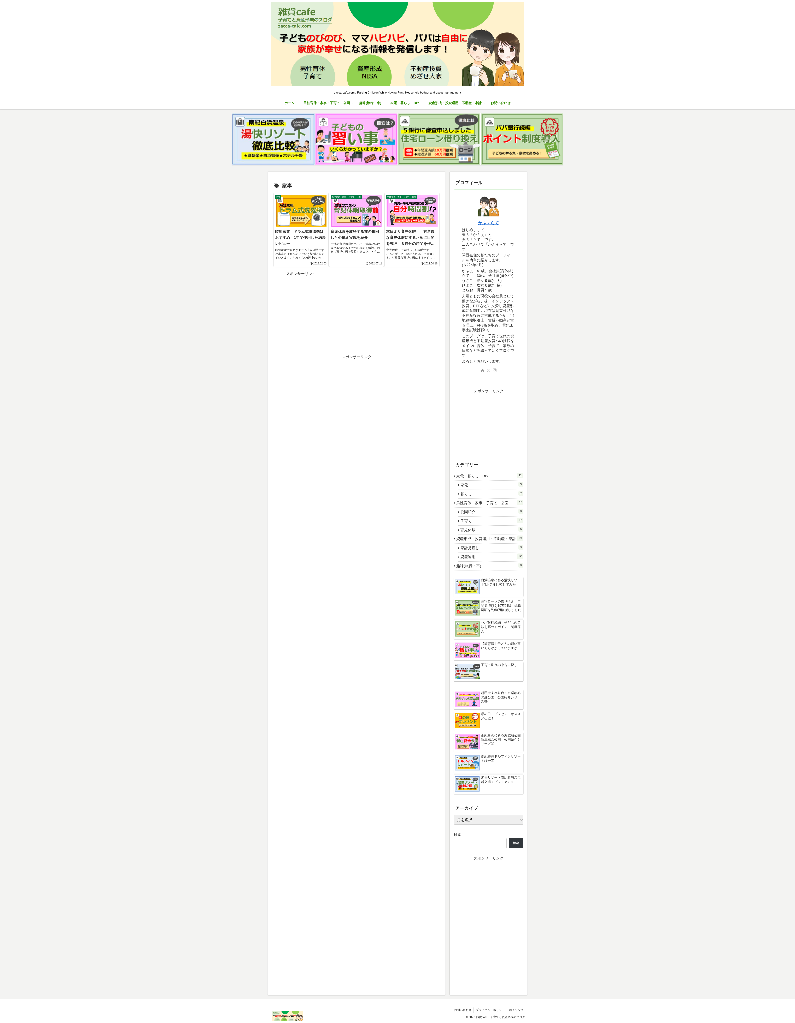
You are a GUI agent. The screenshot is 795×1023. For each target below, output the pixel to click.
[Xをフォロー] (488, 370)
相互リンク (516, 1010)
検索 (457, 835)
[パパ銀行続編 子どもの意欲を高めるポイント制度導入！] (521, 139)
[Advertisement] (301, 303)
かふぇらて (488, 223)
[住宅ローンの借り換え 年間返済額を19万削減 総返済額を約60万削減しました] (439, 139)
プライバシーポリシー (490, 1010)
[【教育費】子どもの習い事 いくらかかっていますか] (356, 139)
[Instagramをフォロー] (494, 370)
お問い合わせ (462, 1010)
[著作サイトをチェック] (482, 370)
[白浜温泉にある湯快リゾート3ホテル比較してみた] (273, 139)
